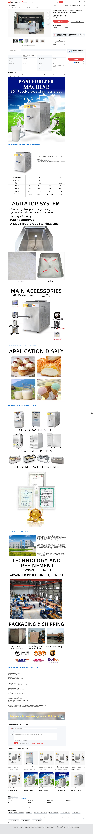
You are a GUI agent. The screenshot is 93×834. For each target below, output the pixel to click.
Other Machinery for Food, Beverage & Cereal (16, 812)
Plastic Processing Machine (34, 817)
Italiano (41, 827)
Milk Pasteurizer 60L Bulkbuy (37, 820)
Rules (84, 5)
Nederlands (48, 827)
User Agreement (52, 829)
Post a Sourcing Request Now (37, 743)
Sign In (54, 44)
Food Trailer (29, 802)
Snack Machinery (28, 812)
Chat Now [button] (78, 21)
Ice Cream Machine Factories (22, 817)
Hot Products (20, 826)
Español (25, 827)
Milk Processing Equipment (53, 812)
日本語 (58, 827)
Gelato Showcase (69, 800)
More (9, 822)
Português (28, 827)
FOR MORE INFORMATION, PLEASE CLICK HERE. (22, 345)
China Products (25, 826)
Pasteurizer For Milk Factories (14, 820)
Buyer (61, 5)
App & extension (72, 5)
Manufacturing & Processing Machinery (16, 7)
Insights (74, 826)
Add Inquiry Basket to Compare (29, 45)
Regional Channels (59, 826)
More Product (48, 802)
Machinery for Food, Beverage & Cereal (28, 7)
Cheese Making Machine (76, 812)
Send (16, 743)
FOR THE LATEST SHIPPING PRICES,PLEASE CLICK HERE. (25, 667)
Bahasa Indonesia (76, 827)
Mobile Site (69, 826)
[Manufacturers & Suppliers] (13, 2)
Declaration (57, 829)
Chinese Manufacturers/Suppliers (34, 826)
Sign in (84, 2)
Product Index (65, 826)
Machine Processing (12, 817)
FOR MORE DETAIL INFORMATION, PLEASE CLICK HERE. (24, 144)
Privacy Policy (62, 829)
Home (9, 7)
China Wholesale (42, 826)
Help (66, 5)
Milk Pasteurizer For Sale (79, 817)
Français (32, 827)
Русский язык (37, 827)
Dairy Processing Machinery (40, 7)
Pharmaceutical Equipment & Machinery (40, 812)
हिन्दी (61, 827)
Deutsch (44, 827)
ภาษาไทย (64, 827)
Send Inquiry (60, 21)
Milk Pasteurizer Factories (55, 817)
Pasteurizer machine (49, 800)
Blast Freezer (10, 800)
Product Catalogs (23, 798)
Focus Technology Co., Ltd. (39, 829)
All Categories (11, 5)
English (21, 827)
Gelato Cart (10, 802)
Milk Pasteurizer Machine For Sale (67, 817)
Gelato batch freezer (30, 800)
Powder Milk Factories (44, 817)
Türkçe (67, 827)
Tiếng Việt (71, 827)
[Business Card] (83, 54)
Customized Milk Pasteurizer (25, 820)
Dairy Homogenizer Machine (65, 812)
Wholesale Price (48, 826)
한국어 (55, 827)
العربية (52, 827)
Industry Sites (53, 826)
